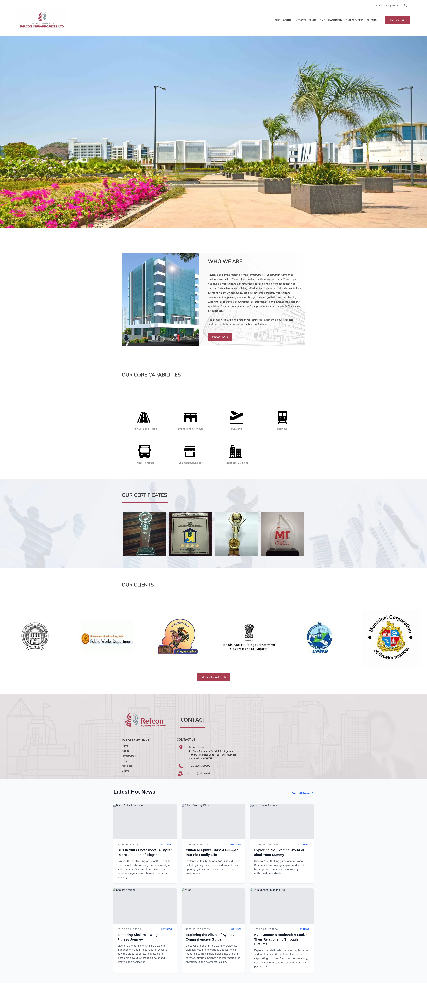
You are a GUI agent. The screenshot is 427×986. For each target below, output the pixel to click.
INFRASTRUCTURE (305, 20)
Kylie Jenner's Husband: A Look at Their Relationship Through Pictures (281, 939)
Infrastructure (129, 755)
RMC (322, 20)
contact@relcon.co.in (199, 773)
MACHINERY (335, 20)
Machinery (127, 765)
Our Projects (354, 20)
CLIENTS (372, 20)
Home (276, 20)
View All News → (303, 793)
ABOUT (287, 20)
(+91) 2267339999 (199, 765)
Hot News (167, 844)
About (125, 750)
